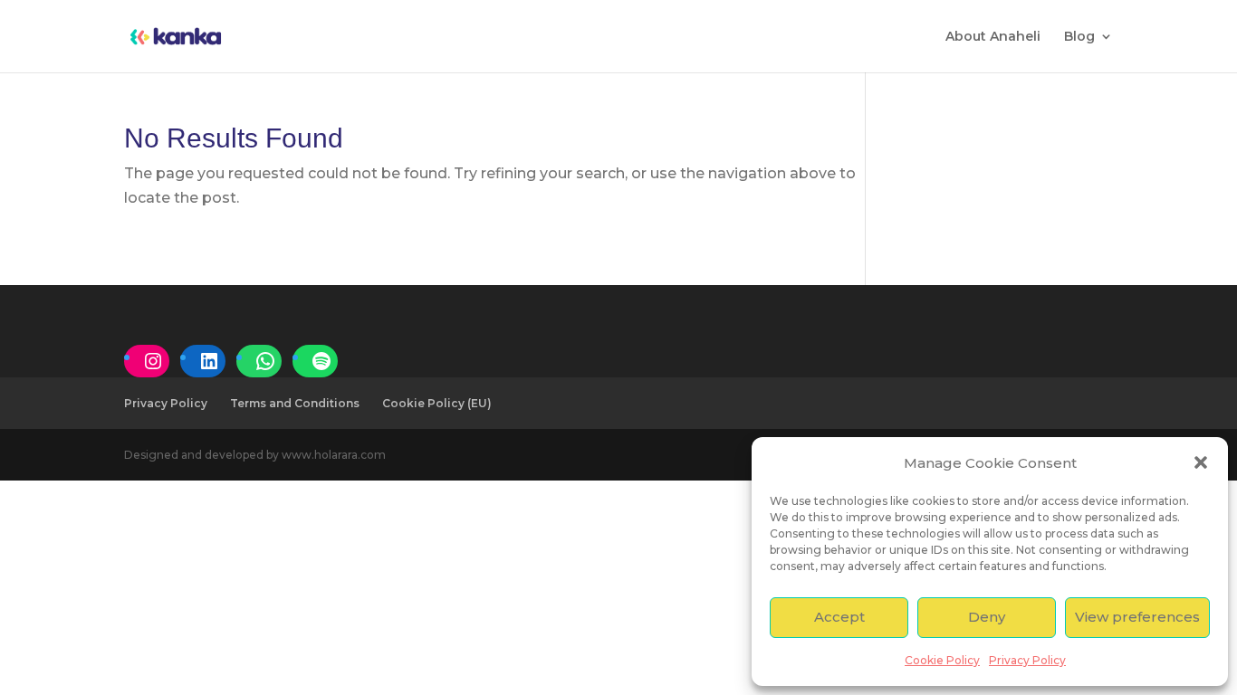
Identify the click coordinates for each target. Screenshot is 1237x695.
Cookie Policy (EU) (437, 403)
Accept (839, 616)
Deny (986, 616)
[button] (1201, 462)
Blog (1079, 37)
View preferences (1137, 616)
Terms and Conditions (295, 403)
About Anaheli (992, 37)
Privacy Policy (1027, 660)
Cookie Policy (942, 660)
